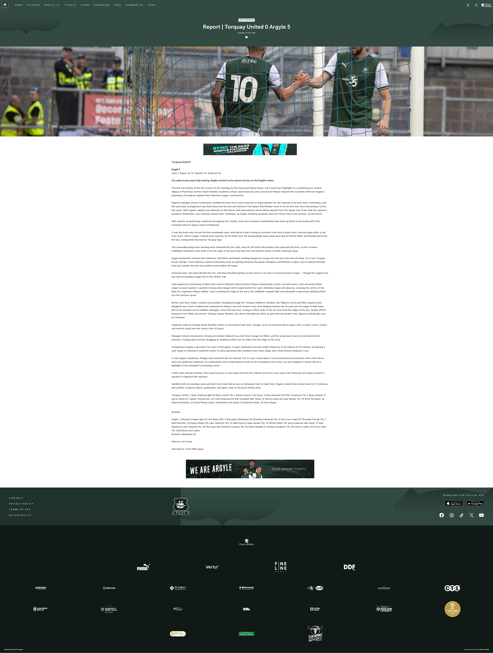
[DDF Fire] (349, 567)
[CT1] (453, 588)
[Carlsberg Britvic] (40, 609)
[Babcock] (109, 588)
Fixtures (33, 5)
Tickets (70, 5)
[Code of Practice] (453, 609)
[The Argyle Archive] (246, 634)
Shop (152, 5)
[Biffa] (246, 609)
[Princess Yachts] (384, 588)
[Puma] (143, 567)
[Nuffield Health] (315, 609)
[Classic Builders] (246, 542)
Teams (85, 5)
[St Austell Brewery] (109, 609)
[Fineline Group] (281, 567)
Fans (117, 5)
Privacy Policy (21, 504)
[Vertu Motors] (212, 567)
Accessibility (20, 515)
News (19, 5)
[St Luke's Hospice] (178, 588)
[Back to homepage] (5, 5)
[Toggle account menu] (468, 5)
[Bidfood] (178, 609)
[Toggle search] (476, 5)
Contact (16, 498)
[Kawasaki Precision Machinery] (246, 588)
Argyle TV (52, 5)
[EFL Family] (178, 633)
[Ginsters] (315, 588)
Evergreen (102, 5)
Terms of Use (20, 509)
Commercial (134, 5)
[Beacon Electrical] (40, 588)
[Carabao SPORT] (315, 633)
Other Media (484, 649)
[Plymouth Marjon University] (384, 609)
